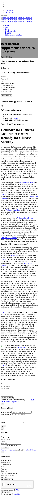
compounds (22, 347)
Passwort (4, 441)
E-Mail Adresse (6, 465)
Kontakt (8, 33)
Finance (15, 118)
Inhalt (3, 422)
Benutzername (6, 437)
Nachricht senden (7, 397)
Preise (7, 29)
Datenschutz (5, 402)
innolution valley (11, 31)
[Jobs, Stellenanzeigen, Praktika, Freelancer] (16, 19)
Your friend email (7, 415)
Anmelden (9, 10)
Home (7, 25)
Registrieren (9, 12)
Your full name (6, 412)
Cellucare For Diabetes (27, 183)
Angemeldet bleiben (10, 446)
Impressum (15, 402)
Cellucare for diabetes (13, 210)
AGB (32, 400)
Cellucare (4, 194)
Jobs (6, 27)
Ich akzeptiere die (11, 490)
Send (3, 426)
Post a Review (6, 95)
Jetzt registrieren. (30, 450)
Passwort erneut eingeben (9, 473)
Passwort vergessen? (8, 450)
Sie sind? (4, 477)
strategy (3, 259)
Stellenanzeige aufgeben (13, 35)
